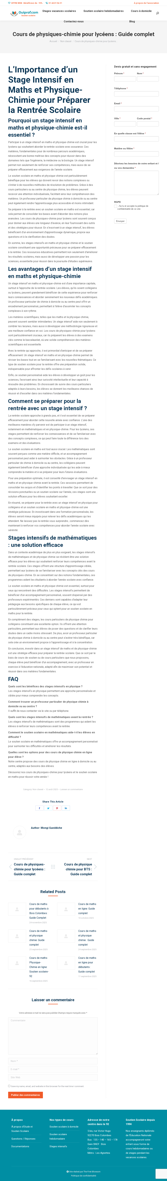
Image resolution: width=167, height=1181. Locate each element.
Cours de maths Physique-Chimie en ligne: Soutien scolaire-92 (39, 967)
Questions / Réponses (23, 1138)
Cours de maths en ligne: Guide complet (87, 909)
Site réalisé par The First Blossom (84, 1171)
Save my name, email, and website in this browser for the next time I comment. (47, 1086)
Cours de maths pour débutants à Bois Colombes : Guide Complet (38, 911)
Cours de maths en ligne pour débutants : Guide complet (87, 964)
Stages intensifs (58, 1146)
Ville (117, 118)
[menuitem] (146, 3)
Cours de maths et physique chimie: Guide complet (38, 937)
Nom (140, 73)
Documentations (20, 1146)
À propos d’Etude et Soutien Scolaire (22, 1129)
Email (118, 103)
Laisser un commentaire (71, 789)
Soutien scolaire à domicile (64, 1126)
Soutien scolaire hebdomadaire (58, 1136)
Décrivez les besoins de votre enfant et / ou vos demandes (136, 165)
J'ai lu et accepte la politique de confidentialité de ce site (132, 207)
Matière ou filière (124, 148)
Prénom (119, 73)
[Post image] (17, 909)
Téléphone (121, 88)
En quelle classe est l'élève (130, 133)
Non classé (38, 789)
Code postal (144, 118)
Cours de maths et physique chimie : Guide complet (87, 937)
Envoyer (120, 221)
